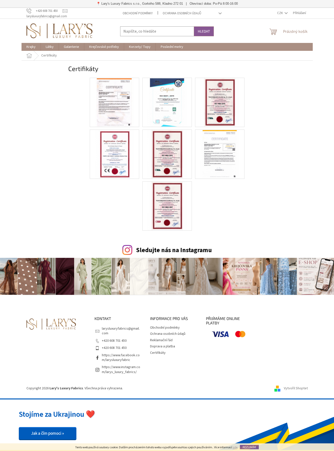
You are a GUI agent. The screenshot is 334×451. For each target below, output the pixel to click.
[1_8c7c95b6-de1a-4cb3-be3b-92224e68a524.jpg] (114, 102)
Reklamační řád (161, 340)
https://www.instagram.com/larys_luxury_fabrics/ (121, 369)
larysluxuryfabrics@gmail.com (121, 331)
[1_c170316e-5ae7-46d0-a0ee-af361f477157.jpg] (166, 102)
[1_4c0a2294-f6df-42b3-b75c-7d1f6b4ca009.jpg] (166, 205)
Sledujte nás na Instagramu (174, 250)
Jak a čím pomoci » (47, 433)
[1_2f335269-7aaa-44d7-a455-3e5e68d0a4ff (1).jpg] (219, 102)
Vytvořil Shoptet (296, 388)
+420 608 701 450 (114, 340)
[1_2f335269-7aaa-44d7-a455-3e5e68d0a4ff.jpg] (166, 153)
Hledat (204, 31)
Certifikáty (158, 352)
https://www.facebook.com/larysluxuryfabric (121, 357)
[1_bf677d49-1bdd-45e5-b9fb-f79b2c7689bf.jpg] (114, 153)
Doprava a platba (162, 346)
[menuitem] (31, 47)
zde (235, 447)
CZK (280, 13)
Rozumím (249, 447)
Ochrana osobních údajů (182, 13)
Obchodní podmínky (138, 13)
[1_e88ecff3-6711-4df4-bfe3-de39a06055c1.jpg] (219, 153)
